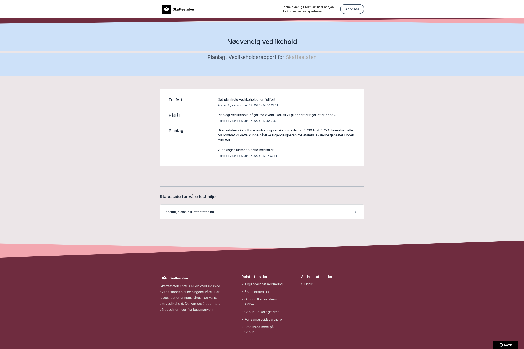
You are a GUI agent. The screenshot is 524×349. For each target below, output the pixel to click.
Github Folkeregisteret (261, 312)
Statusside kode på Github (259, 329)
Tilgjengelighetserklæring (263, 284)
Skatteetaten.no (256, 292)
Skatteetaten (301, 57)
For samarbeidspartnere (263, 319)
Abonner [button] (352, 9)
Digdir (308, 284)
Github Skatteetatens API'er (260, 301)
